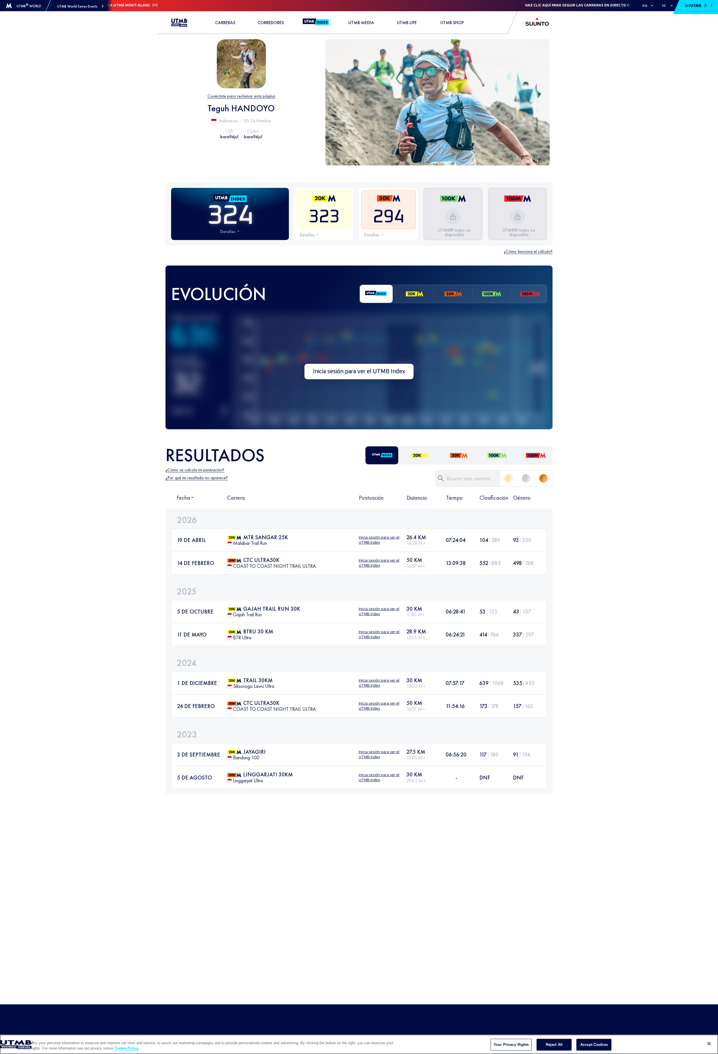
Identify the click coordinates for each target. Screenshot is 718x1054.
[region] (359, 1044)
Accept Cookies (594, 1045)
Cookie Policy (126, 1048)
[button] (80, 6)
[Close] (709, 1043)
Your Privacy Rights (511, 1045)
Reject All (554, 1045)
